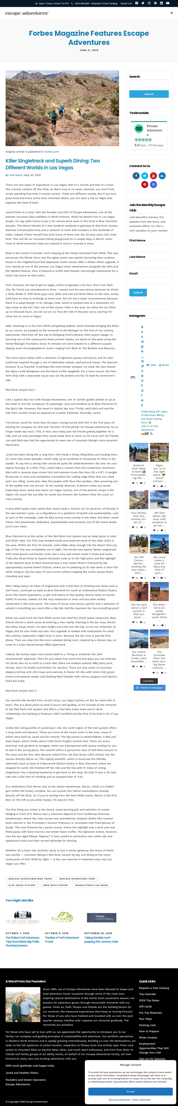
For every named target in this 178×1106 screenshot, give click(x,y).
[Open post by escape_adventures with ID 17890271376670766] (138, 543)
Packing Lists (147, 1025)
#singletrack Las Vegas (91, 885)
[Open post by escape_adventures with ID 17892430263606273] (138, 499)
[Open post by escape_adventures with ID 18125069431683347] (159, 543)
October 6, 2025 (57, 933)
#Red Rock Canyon (55, 885)
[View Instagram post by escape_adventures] (146, 460)
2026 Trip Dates (149, 1000)
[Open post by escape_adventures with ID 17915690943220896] (159, 591)
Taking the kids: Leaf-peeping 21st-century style (101, 939)
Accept (131, 1091)
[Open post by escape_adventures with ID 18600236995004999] (138, 638)
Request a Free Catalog (104, 3)
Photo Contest (148, 1037)
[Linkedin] (162, 175)
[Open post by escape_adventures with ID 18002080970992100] (159, 499)
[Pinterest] (155, 3)
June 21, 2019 (89, 50)
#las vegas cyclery (22, 885)
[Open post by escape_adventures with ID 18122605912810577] (159, 452)
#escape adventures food (77, 879)
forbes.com (51, 151)
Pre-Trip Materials (150, 1012)
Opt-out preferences (119, 1099)
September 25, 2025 (98, 933)
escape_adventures (139, 447)
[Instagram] (149, 3)
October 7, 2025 (18, 933)
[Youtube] (153, 175)
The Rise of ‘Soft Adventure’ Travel (62, 939)
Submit (138, 292)
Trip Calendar (147, 994)
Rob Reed (16, 175)
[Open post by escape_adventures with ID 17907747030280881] (138, 591)
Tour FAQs (145, 1018)
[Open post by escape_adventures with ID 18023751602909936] (138, 452)
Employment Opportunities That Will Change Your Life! (154, 1048)
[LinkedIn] (161, 3)
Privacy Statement (141, 1099)
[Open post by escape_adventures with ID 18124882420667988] (159, 638)
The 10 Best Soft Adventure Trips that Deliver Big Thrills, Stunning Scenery (22, 942)
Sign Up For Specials (152, 1058)
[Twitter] (142, 3)
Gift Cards (145, 1006)
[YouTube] (167, 3)
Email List (126, 3)
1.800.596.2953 (82, 3)
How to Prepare (149, 1031)
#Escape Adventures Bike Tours (30, 879)
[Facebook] (136, 3)
